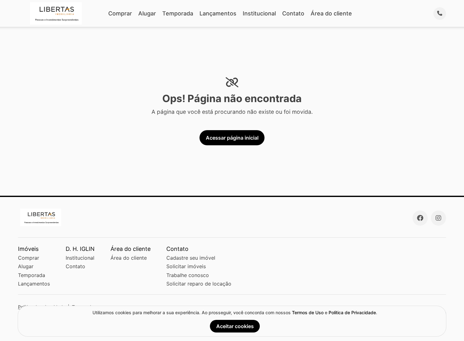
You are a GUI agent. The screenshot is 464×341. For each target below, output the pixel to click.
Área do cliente (331, 13)
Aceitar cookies (235, 326)
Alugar (147, 13)
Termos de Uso (308, 312)
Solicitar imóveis (186, 266)
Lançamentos (217, 13)
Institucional (259, 13)
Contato (293, 13)
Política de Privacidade (352, 312)
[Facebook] (420, 218)
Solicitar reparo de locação (198, 283)
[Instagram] (438, 218)
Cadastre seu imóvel (190, 258)
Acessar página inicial (232, 138)
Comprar (120, 13)
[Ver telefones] (439, 13)
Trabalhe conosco (187, 275)
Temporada (177, 13)
